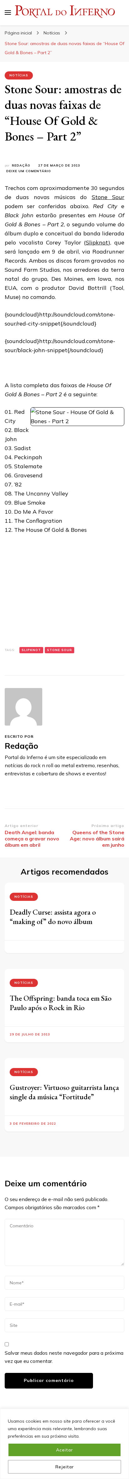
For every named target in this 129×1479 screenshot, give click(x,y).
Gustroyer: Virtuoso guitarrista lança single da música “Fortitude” (64, 1092)
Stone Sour (108, 197)
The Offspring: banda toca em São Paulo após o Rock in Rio (60, 1002)
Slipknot (97, 242)
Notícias (18, 75)
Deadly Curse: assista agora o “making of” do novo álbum (53, 916)
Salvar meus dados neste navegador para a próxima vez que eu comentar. (64, 1357)
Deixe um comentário (28, 171)
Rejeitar (64, 1467)
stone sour (59, 650)
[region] (64, 1444)
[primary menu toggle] (8, 12)
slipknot (31, 650)
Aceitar (64, 1450)
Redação (21, 165)
